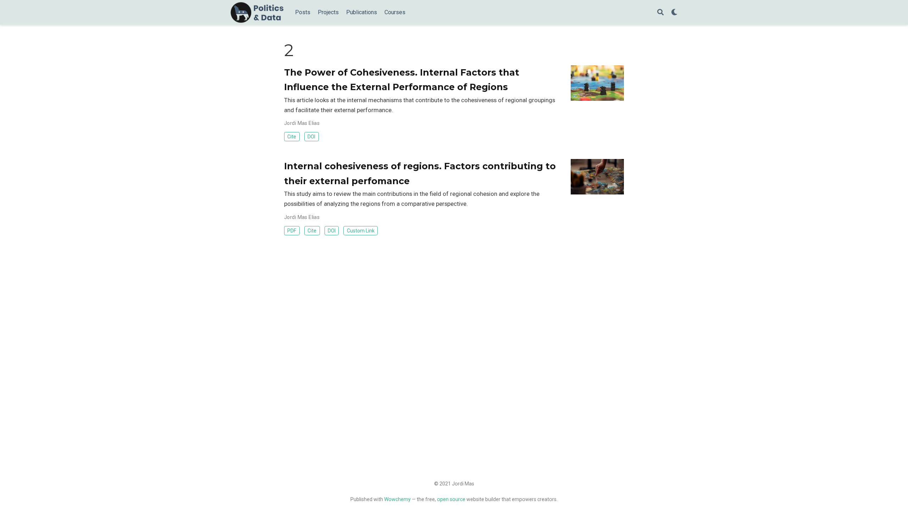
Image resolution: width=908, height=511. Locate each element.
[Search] (660, 13)
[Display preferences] (674, 13)
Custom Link (361, 230)
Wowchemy (397, 499)
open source (451, 499)
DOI (311, 136)
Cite (291, 136)
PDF (291, 230)
